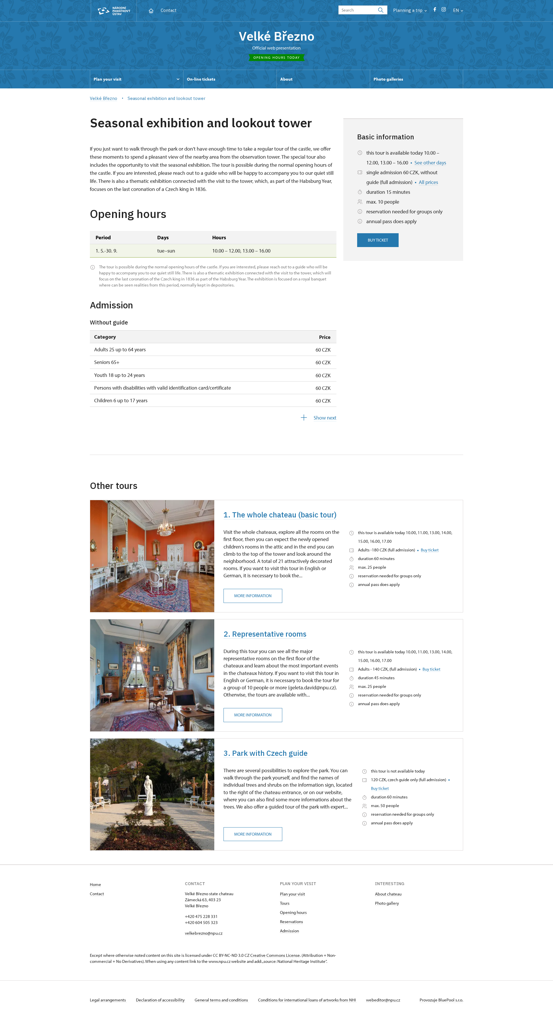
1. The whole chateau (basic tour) (280, 514)
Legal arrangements (108, 1000)
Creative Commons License (275, 955)
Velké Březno (277, 36)
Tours (284, 903)
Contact (169, 10)
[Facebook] (435, 10)
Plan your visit (292, 894)
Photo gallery (387, 903)
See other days (430, 162)
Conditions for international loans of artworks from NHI (307, 1000)
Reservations (291, 921)
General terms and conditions (222, 1000)
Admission (289, 930)
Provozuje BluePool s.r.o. (441, 1000)
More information (253, 595)
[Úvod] (151, 10)
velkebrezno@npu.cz (203, 933)
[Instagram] (444, 10)
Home (95, 884)
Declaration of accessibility (160, 1000)
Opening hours (293, 912)
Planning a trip (408, 10)
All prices (428, 182)
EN (456, 10)
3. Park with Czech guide (266, 753)
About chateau (388, 894)
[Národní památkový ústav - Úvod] (114, 11)
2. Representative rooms (265, 634)
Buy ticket (378, 240)
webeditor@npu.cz (383, 1000)
